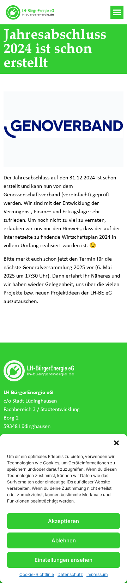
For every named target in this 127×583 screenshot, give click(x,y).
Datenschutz (70, 574)
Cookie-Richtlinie (36, 574)
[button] (116, 442)
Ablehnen (64, 540)
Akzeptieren (63, 521)
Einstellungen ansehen (63, 560)
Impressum (97, 574)
